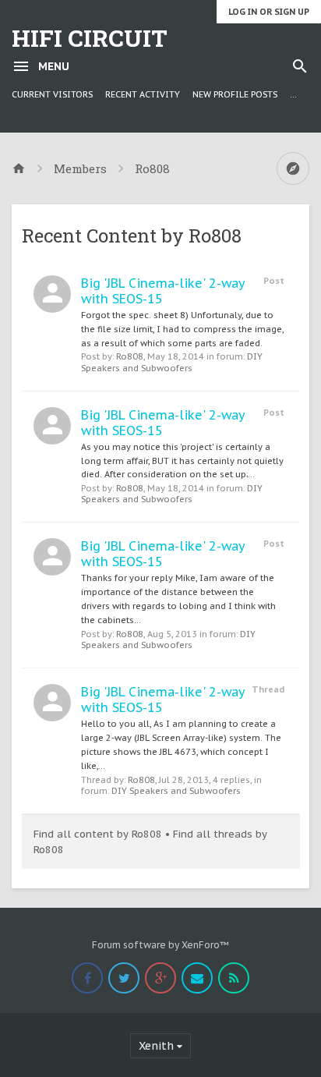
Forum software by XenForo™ (160, 945)
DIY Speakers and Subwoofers (172, 362)
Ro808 (129, 356)
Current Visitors (52, 94)
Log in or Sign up (268, 11)
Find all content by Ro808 (98, 834)
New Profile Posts (234, 94)
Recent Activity (142, 94)
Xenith (156, 1046)
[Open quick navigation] (293, 168)
